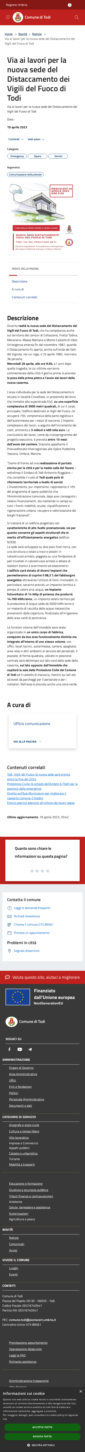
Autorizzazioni (18, 1213)
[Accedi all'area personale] (70, 5)
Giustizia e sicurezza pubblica (28, 1189)
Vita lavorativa (19, 1137)
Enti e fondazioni (20, 1086)
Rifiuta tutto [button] (42, 1436)
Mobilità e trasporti (22, 1164)
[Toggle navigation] (8, 17)
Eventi (13, 1274)
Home (9, 34)
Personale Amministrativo (26, 1099)
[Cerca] (76, 17)
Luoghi (13, 1268)
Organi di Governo (21, 1067)
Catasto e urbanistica (23, 1153)
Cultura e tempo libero (24, 1131)
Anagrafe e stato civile (24, 1125)
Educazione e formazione (25, 1183)
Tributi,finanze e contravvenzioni (31, 1196)
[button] (42, 1445)
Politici (13, 1093)
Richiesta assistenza (22, 1361)
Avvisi (13, 1250)
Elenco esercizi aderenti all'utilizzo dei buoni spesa (41, 802)
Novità (22, 34)
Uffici (12, 1080)
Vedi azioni (34, 139)
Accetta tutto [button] (42, 1427)
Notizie (37, 34)
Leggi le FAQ (17, 1355)
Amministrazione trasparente (29, 1380)
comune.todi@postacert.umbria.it (32, 1319)
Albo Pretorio (18, 1387)
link (5, 1419)
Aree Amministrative (23, 1074)
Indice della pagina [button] (25, 268)
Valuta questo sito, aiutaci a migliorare (45, 977)
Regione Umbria (16, 4)
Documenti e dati (20, 1105)
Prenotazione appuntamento (28, 1342)
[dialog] (42, 1419)
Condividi (14, 139)
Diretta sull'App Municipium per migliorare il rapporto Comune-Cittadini (36, 795)
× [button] (80, 1391)
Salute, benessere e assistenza (29, 1207)
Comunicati (16, 1244)
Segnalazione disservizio (25, 1349)
